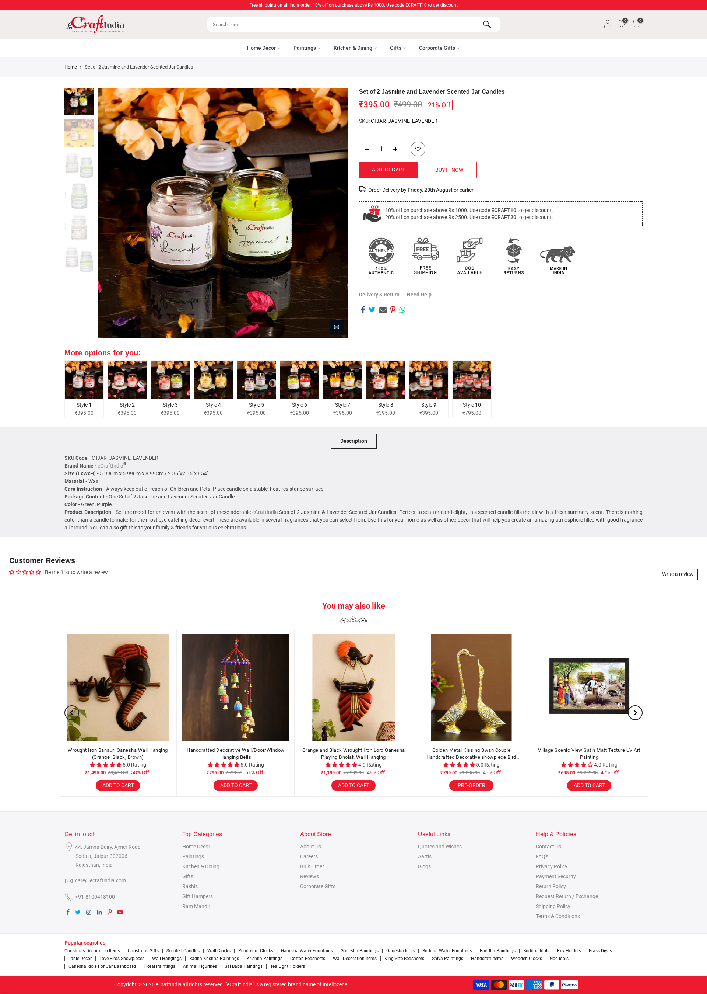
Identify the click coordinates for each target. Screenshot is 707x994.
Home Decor (261, 48)
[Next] (335, 213)
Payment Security (556, 876)
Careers (309, 856)
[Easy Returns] (513, 255)
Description (353, 441)
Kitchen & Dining (353, 48)
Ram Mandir (196, 906)
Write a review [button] (678, 574)
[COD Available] (469, 255)
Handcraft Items (487, 958)
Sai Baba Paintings (244, 966)
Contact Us (548, 846)
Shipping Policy (553, 906)
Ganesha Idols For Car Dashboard (102, 966)
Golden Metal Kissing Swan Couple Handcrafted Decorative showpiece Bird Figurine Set (471, 754)
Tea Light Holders (287, 966)
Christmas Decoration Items (92, 950)
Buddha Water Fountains (447, 950)
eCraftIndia (110, 466)
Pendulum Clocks (255, 950)
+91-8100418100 (95, 897)
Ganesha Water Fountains (307, 950)
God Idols (559, 958)
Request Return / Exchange (567, 896)
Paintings (304, 48)
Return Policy (551, 886)
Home (70, 67)
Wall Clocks (219, 950)
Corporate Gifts (437, 48)
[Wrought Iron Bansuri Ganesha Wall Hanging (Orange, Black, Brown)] (117, 687)
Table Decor (80, 958)
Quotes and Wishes (440, 846)
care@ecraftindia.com (100, 880)
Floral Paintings (159, 966)
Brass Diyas (600, 950)
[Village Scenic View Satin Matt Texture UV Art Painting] (589, 687)
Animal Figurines (200, 966)
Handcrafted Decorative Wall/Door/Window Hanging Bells (236, 753)
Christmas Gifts (143, 950)
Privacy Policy (551, 866)
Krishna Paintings (264, 958)
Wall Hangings (167, 958)
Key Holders (569, 950)
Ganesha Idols (400, 950)
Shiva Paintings (447, 958)
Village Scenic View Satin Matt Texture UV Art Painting (589, 753)
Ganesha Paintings (360, 950)
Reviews (309, 876)
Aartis (425, 856)
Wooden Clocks (526, 958)
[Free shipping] (425, 255)
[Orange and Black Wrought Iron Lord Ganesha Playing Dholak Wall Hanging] (353, 687)
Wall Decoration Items (355, 958)
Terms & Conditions (558, 916)
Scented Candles (183, 950)
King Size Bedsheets (404, 958)
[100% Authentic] (381, 255)
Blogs (424, 866)
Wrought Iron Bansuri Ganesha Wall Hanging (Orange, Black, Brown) (118, 753)
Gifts (395, 48)
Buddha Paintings (498, 950)
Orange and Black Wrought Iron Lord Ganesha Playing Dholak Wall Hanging (353, 753)
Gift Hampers (197, 896)
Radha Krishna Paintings (214, 958)
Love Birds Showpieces (121, 958)
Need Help (419, 295)
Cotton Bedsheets (307, 958)
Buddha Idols (536, 950)
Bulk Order (312, 866)
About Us (310, 846)
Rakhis (190, 886)
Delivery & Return (379, 295)
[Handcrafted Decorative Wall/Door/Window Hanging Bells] (235, 687)
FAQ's (542, 856)
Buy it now (449, 170)
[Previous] (110, 213)
